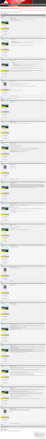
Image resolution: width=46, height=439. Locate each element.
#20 (10, 408)
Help (40, 10)
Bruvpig (2, 408)
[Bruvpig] (5, 412)
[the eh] (5, 45)
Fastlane (1, 430)
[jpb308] (5, 85)
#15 (10, 303)
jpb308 (2, 81)
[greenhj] (5, 288)
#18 (10, 366)
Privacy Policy (25, 10)
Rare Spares (21, 10)
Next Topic (43, 16)
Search (39, 10)
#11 (10, 224)
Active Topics (35, 10)
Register (17, 8)
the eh (2, 143)
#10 (10, 203)
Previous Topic (3, 16)
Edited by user (11, 90)
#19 (10, 387)
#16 (10, 324)
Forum (32, 10)
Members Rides (16, 430)
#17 (10, 345)
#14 (10, 284)
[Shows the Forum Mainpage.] (23, 3)
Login (14, 8)
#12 (10, 245)
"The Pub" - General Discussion (8, 430)
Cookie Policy (29, 10)
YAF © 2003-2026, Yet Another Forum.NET (42, 437)
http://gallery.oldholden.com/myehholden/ (15, 19)
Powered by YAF (35, 437)
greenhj (2, 284)
